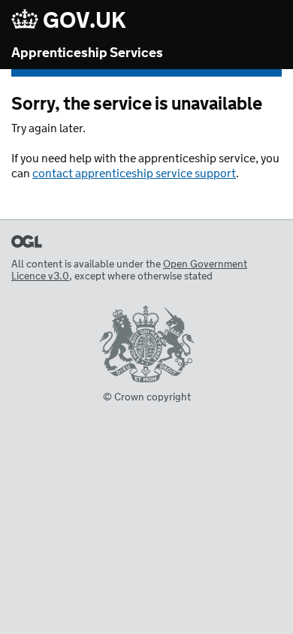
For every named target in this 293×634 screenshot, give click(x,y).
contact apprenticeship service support (134, 174)
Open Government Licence (26, 241)
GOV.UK (82, 21)
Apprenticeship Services (87, 53)
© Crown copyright (147, 397)
